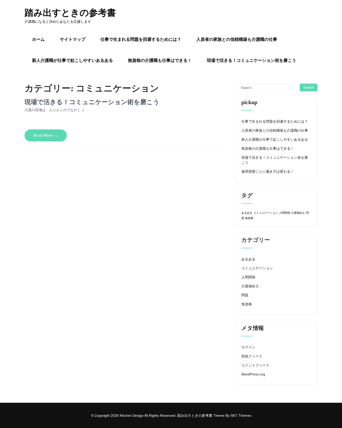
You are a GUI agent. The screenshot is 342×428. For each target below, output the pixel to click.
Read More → (45, 135)
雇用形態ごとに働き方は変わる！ (267, 171)
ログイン (248, 347)
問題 (244, 295)
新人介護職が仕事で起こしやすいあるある (72, 60)
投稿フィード (251, 356)
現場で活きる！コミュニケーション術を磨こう (251, 60)
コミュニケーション (265, 212)
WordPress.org (253, 374)
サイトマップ (72, 39)
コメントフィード (255, 365)
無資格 (249, 218)
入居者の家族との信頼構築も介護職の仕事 (236, 39)
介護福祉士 (298, 212)
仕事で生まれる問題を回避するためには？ (140, 39)
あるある (246, 212)
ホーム (38, 39)
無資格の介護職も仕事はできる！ (160, 60)
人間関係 (284, 212)
